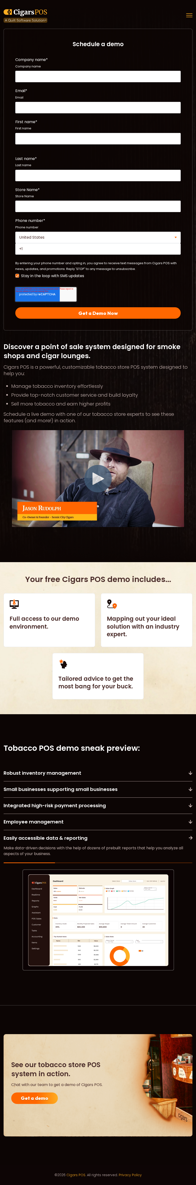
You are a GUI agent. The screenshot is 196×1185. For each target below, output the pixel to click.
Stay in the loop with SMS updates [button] (52, 276)
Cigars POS (75, 1175)
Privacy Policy (130, 1175)
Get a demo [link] (34, 1098)
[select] (98, 237)
